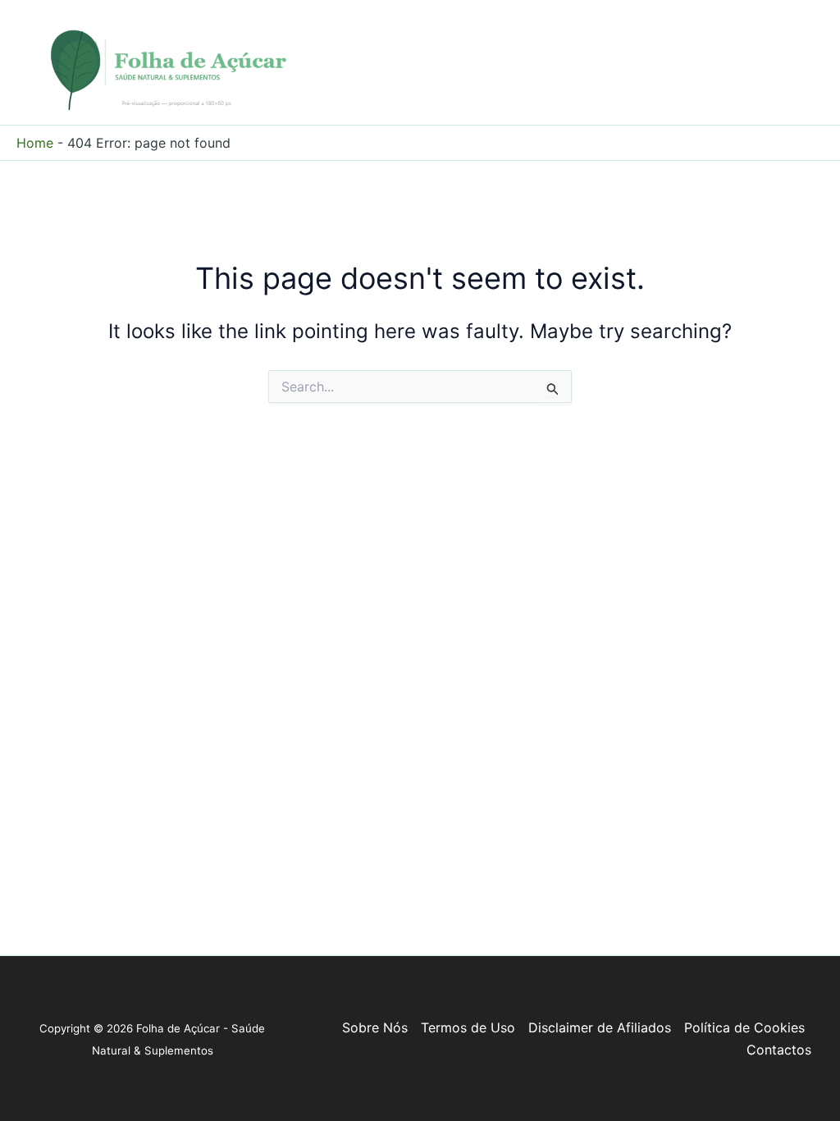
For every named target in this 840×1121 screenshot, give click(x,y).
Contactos (778, 1049)
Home (34, 143)
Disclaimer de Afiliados (599, 1027)
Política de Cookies (744, 1027)
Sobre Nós (375, 1027)
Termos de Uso (468, 1027)
